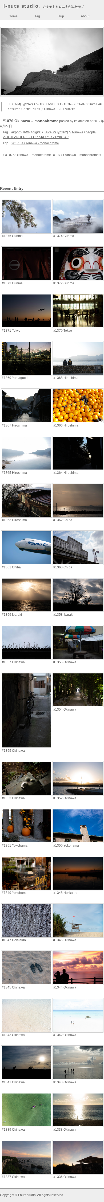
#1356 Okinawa (64, 662)
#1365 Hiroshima (14, 473)
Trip (61, 16)
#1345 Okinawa (13, 987)
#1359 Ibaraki (12, 614)
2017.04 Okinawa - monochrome (35, 143)
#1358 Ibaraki (63, 614)
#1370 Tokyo (62, 330)
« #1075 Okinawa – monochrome (27, 155)
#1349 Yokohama (14, 893)
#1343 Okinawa (13, 1035)
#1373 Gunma (12, 283)
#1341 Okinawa (13, 1082)
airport (16, 132)
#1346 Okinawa (64, 940)
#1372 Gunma (63, 283)
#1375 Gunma (12, 236)
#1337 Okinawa (13, 1177)
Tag (37, 16)
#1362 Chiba (62, 520)
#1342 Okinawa (64, 1035)
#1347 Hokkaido (14, 940)
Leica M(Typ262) (56, 132)
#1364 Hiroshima (65, 473)
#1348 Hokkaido (65, 893)
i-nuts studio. (21, 6)
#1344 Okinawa (64, 987)
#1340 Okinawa (64, 1082)
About (85, 16)
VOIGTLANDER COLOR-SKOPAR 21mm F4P (36, 137)
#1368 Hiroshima (65, 378)
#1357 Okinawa (13, 662)
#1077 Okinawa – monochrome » (77, 155)
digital (37, 132)
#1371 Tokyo (11, 330)
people (91, 132)
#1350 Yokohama (66, 845)
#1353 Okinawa (13, 798)
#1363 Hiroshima (14, 520)
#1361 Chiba (11, 567)
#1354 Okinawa (64, 709)
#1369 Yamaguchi (15, 378)
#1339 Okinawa (13, 1129)
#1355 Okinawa (13, 751)
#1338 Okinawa (64, 1129)
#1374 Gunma (63, 236)
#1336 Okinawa (64, 1177)
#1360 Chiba (62, 567)
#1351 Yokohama (14, 845)
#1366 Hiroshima (65, 425)
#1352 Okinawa (64, 798)
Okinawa (76, 132)
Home (13, 16)
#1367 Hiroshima (14, 425)
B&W (26, 132)
